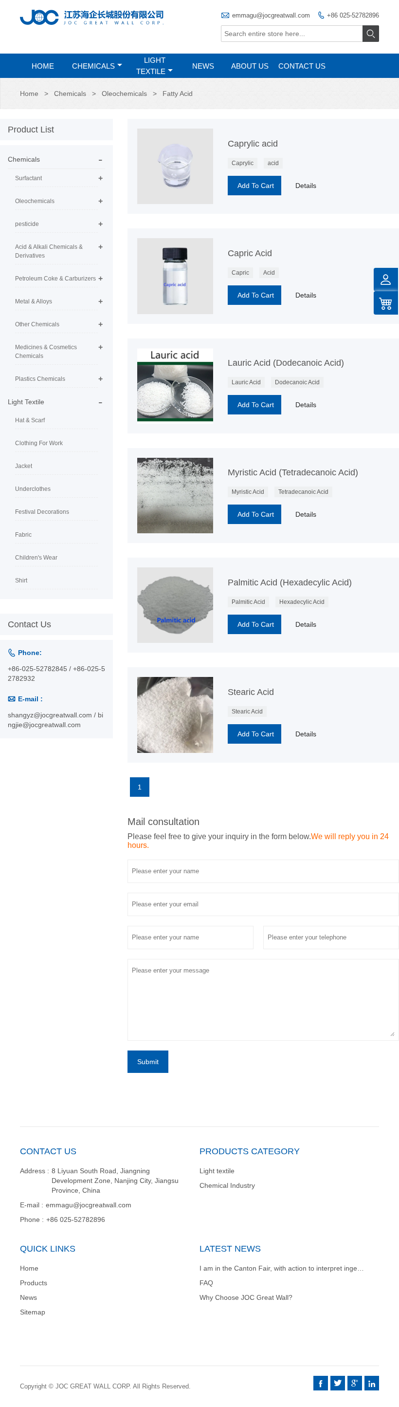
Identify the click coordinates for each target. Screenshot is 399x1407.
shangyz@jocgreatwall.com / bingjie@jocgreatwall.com (55, 720)
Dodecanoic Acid (297, 382)
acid (273, 163)
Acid (269, 272)
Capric (240, 272)
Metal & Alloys (33, 301)
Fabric (23, 534)
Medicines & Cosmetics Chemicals (46, 351)
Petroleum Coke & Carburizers (55, 278)
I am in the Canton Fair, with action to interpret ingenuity (286, 1268)
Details (305, 185)
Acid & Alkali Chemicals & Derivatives (49, 251)
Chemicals (93, 66)
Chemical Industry (227, 1185)
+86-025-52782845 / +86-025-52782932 (56, 673)
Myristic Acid (248, 491)
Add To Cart (255, 185)
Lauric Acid (246, 382)
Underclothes (33, 489)
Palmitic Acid (248, 602)
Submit (148, 1062)
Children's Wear (36, 557)
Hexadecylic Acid (302, 602)
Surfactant (28, 178)
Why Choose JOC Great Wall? (246, 1297)
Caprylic (243, 163)
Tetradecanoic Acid (303, 491)
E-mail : (31, 1205)
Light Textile (150, 65)
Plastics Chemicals (40, 378)
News (203, 66)
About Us (250, 66)
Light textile (217, 1171)
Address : (34, 1171)
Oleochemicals (124, 93)
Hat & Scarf (30, 420)
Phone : (32, 1219)
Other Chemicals (37, 324)
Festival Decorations (42, 511)
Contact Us (302, 66)
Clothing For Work (39, 443)
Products (33, 1283)
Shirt (21, 580)
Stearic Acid (247, 711)
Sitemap (32, 1312)
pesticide (27, 224)
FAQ (206, 1283)
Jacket (23, 466)
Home (43, 66)
